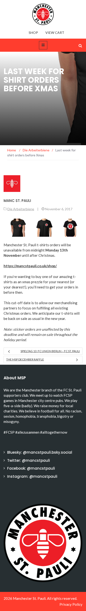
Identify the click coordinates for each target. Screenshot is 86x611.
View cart (54, 33)
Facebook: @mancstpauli (31, 468)
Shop (33, 33)
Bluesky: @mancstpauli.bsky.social (39, 452)
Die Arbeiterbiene (20, 209)
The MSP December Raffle (25, 359)
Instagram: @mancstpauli (32, 476)
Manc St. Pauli (17, 200)
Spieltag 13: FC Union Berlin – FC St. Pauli (50, 351)
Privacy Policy (70, 604)
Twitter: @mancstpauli (28, 460)
